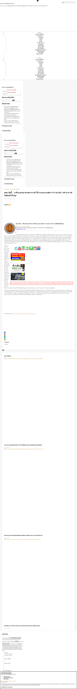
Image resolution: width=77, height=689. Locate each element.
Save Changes (9, 687)
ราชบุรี (5, 646)
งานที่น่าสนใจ (41, 37)
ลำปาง (9, 646)
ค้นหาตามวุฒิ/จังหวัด (39, 34)
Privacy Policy (39, 53)
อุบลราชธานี (15, 649)
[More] (10, 204)
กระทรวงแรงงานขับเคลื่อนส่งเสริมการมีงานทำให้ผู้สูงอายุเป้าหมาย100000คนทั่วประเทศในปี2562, (23, 444)
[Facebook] (4, 332)
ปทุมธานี (19, 641)
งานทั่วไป (41, 38)
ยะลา (21, 645)
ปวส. (19, 644)
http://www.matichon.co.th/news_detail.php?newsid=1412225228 (24, 313)
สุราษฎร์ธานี (4, 649)
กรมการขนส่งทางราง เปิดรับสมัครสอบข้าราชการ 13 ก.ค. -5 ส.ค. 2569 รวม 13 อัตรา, (12, 118)
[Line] (7, 204)
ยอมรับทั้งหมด (4, 687)
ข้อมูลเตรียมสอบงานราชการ (40, 49)
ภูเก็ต (20, 645)
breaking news (40, 51)
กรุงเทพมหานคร (15, 638)
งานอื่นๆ (40, 39)
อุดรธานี (9, 649)
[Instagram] (6, 204)
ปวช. (17, 643)
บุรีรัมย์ (14, 641)
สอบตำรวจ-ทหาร (40, 42)
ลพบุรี (7, 646)
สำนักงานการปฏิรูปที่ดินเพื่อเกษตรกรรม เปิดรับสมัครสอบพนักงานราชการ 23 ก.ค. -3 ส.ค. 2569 (12, 111)
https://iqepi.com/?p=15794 (22, 226)
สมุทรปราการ (17, 646)
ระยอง (3, 646)
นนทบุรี (11, 641)
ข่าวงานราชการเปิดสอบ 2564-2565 (7, 3)
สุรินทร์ (7, 649)
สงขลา (14, 646)
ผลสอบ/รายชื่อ (41, 47)
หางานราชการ (40, 35)
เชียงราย (18, 649)
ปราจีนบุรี (22, 641)
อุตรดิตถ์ (12, 649)
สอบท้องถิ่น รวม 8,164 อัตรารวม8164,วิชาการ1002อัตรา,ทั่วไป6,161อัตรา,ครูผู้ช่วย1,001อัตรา (22, 625)
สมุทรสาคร (20, 646)
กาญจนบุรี (3, 639)
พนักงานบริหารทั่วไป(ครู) (6, 645)
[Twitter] (4, 204)
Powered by (8, 680)
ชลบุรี (12, 639)
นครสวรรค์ (8, 641)
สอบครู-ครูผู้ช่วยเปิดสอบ (14, 189)
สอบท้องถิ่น (40, 44)
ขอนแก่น (6, 639)
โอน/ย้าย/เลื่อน (41, 45)
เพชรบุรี (3, 650)
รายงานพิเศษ (40, 52)
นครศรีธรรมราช (4, 641)
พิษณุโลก (18, 645)
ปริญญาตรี (5, 644)
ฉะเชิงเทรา (9, 639)
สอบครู (40, 41)
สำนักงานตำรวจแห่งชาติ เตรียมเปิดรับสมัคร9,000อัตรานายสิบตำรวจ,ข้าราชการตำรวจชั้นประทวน (23, 535)
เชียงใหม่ (21, 649)
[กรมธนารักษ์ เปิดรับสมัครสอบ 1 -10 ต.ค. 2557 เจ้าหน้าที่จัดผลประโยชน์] (2, 350)
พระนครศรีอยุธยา (14, 645)
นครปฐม (14, 639)
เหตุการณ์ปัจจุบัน (40, 48)
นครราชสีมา (18, 639)
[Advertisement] (38, 214)
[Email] (4, 336)
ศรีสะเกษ (11, 646)
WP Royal (9, 670)
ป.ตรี (16, 641)
